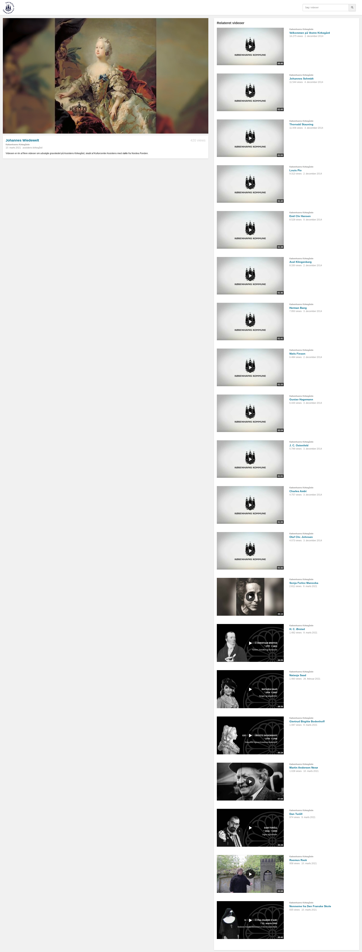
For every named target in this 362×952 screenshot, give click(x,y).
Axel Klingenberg (300, 261)
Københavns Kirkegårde (18, 144)
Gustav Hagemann (301, 399)
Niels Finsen (297, 353)
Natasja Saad (297, 675)
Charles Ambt (298, 491)
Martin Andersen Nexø (303, 767)
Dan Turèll (295, 813)
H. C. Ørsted (297, 629)
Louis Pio (295, 170)
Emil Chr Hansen (300, 216)
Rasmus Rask (298, 860)
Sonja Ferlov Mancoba (303, 582)
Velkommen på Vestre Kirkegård (309, 32)
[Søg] (352, 7)
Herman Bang (298, 307)
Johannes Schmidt (301, 78)
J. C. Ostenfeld (298, 445)
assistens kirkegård (32, 147)
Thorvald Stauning (301, 124)
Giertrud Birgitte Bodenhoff (307, 721)
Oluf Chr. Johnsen (301, 536)
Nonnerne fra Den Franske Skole (310, 906)
